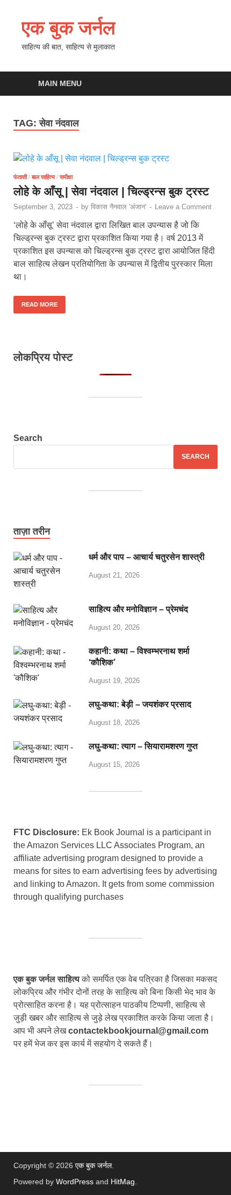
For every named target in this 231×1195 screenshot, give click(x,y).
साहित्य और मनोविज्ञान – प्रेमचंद (138, 609)
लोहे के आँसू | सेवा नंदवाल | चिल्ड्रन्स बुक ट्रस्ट (111, 191)
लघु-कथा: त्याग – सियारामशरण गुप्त (143, 746)
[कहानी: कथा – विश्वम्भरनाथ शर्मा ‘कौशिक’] (47, 652)
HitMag (123, 1181)
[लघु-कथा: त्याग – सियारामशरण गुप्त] (47, 747)
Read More (35, 302)
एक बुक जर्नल (68, 27)
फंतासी (20, 177)
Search (27, 438)
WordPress (74, 1181)
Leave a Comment (183, 207)
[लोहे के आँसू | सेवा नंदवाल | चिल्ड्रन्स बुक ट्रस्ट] (115, 159)
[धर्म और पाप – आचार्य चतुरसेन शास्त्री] (47, 558)
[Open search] (204, 84)
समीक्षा (66, 177)
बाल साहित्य (43, 177)
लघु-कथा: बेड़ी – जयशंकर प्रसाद (140, 704)
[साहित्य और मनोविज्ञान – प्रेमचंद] (47, 610)
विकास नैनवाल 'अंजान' (118, 207)
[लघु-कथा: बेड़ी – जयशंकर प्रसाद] (47, 705)
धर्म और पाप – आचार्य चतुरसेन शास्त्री (147, 556)
